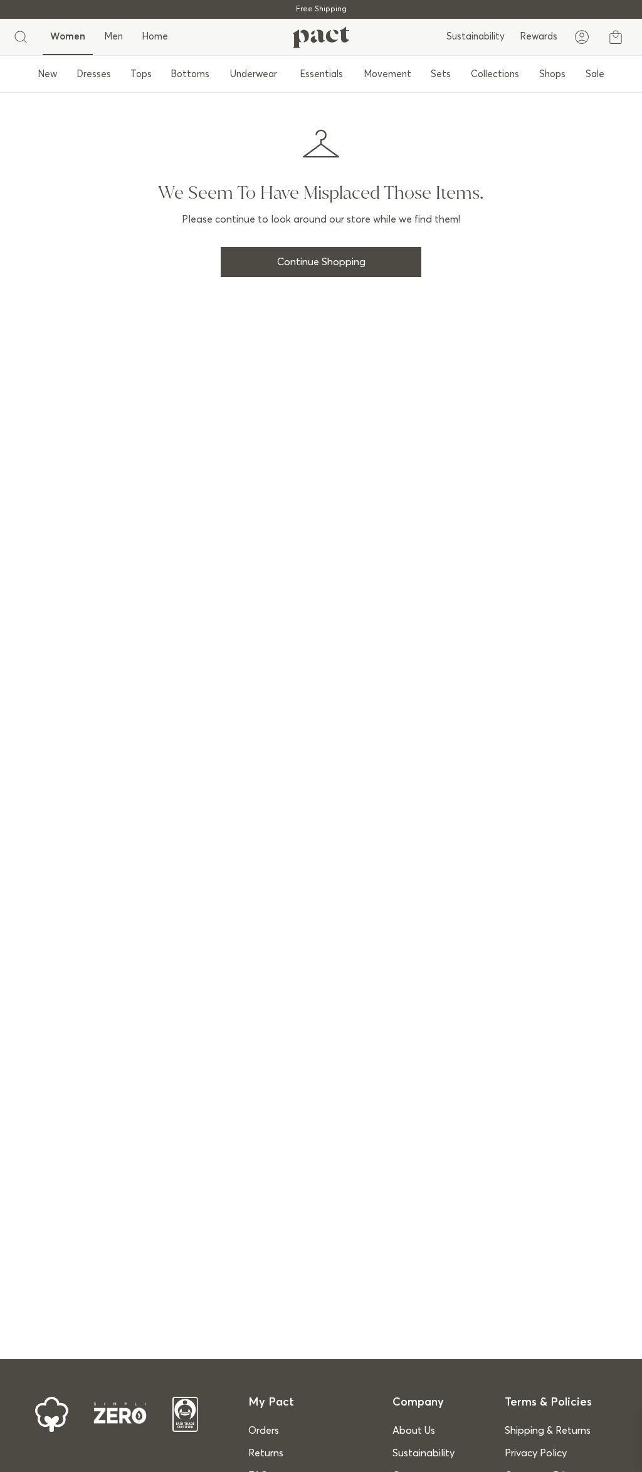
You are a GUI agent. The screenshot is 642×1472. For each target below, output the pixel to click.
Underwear (253, 74)
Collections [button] (495, 74)
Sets (441, 74)
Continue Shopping (321, 262)
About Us (413, 1431)
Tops (141, 74)
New (47, 74)
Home (155, 36)
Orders (263, 1431)
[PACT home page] (321, 37)
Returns (265, 1453)
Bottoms (190, 74)
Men (113, 36)
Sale (595, 74)
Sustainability (475, 36)
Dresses (93, 74)
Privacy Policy (536, 1453)
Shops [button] (552, 74)
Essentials (321, 74)
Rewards (538, 36)
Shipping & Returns (548, 1431)
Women (67, 36)
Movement (387, 74)
